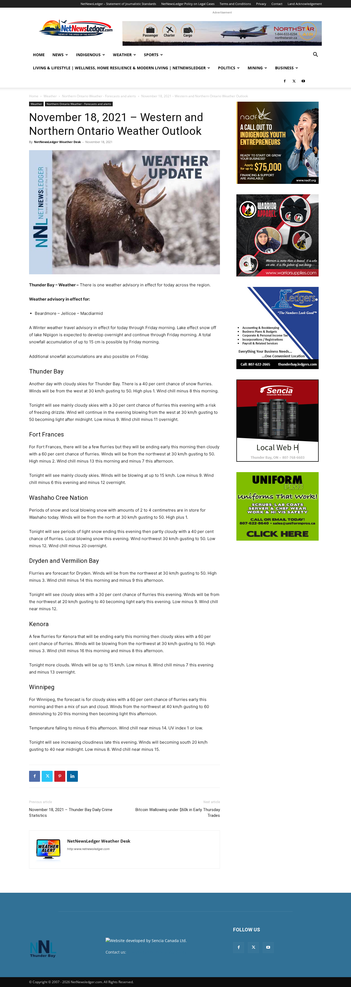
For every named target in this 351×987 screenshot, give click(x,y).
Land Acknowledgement (305, 4)
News (58, 54)
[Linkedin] (72, 776)
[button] (315, 55)
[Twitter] (294, 81)
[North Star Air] (222, 33)
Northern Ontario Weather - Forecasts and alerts (99, 96)
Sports (151, 54)
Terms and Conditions (235, 4)
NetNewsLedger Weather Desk (57, 142)
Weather (122, 54)
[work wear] (277, 235)
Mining (255, 67)
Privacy (261, 4)
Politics (226, 67)
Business (284, 67)
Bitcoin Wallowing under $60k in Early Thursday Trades (177, 812)
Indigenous (88, 54)
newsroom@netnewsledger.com (156, 952)
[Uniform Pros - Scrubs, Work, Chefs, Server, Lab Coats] (277, 506)
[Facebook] (285, 81)
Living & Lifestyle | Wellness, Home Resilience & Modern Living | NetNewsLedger (119, 67)
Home (39, 54)
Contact (276, 4)
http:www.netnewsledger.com (88, 849)
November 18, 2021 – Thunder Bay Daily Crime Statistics (70, 812)
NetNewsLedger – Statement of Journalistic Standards (118, 4)
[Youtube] (303, 81)
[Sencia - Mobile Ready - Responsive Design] (277, 421)
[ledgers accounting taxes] (277, 328)
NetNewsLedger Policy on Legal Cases (187, 4)
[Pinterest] (59, 776)
